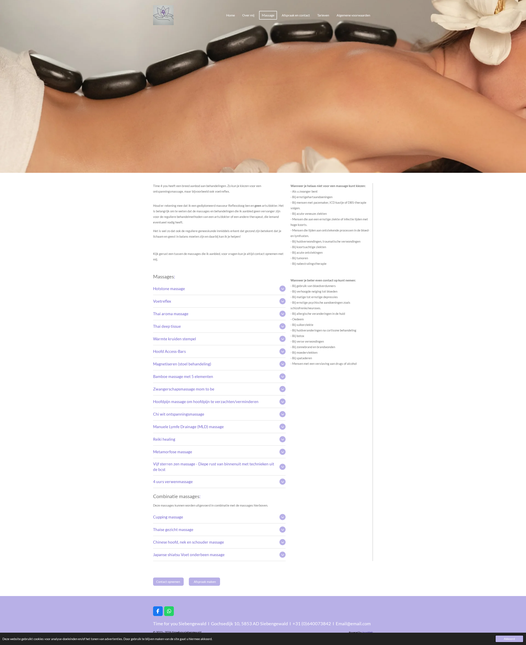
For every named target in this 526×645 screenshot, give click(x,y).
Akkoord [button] (509, 638)
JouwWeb (367, 632)
